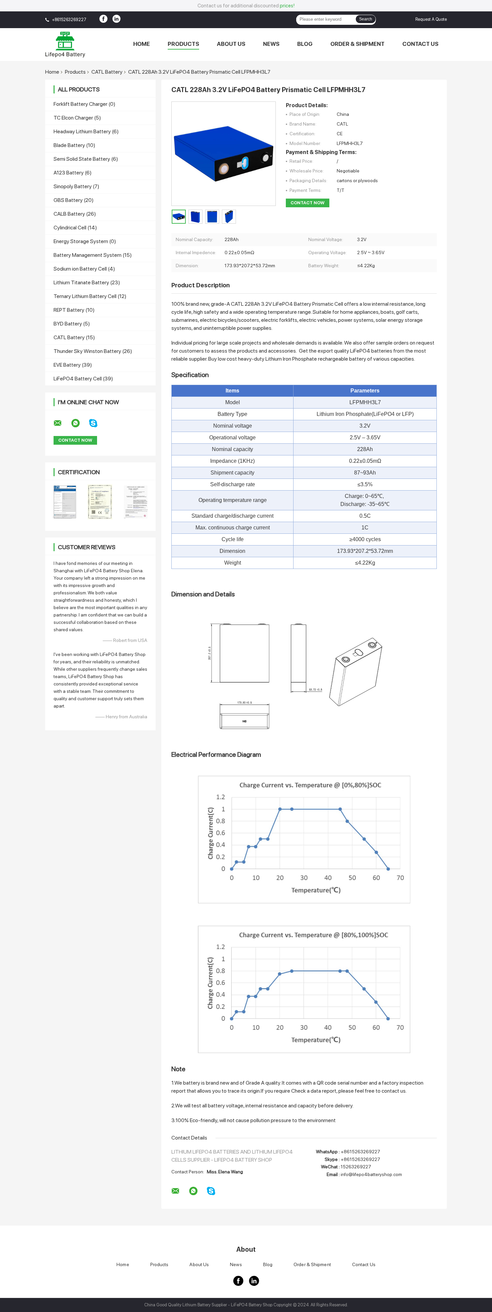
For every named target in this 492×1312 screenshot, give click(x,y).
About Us (231, 44)
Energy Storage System (85, 241)
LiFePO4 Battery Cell (83, 378)
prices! (287, 6)
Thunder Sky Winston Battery (93, 351)
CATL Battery (106, 72)
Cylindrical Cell (75, 227)
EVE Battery (73, 365)
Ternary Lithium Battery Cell (90, 296)
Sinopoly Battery (76, 186)
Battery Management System (93, 255)
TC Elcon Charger (77, 118)
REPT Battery (74, 310)
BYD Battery (72, 323)
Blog (305, 44)
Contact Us (420, 44)
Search (365, 19)
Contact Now (308, 202)
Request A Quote (431, 19)
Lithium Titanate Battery (87, 282)
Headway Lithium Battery (86, 131)
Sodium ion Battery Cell (84, 269)
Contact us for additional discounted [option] (246, 6)
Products (183, 44)
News (271, 44)
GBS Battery (74, 200)
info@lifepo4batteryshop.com (371, 1174)
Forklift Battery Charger (84, 104)
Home (141, 44)
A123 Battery (73, 172)
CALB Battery (75, 214)
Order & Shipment (357, 44)
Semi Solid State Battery (86, 159)
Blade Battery (74, 145)
